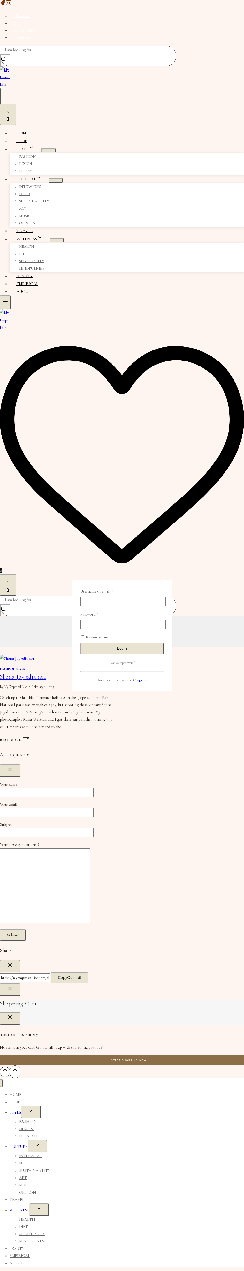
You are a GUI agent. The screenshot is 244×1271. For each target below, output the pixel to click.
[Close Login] (10, 989)
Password (96, 614)
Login (122, 648)
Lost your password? (122, 663)
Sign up (142, 680)
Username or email (103, 591)
